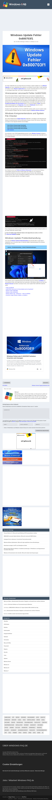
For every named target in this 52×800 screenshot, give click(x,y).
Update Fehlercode (21, 118)
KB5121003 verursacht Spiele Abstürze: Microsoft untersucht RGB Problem (20, 536)
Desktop (5, 627)
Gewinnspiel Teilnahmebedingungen (25, 798)
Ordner (12, 727)
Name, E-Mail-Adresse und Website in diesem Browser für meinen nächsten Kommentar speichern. (24, 427)
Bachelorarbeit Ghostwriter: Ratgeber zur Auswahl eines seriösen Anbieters (28, 601)
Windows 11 (33, 41)
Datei (37, 717)
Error (38, 719)
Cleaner (39, 103)
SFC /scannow (10, 129)
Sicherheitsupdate (23, 730)
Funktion (44, 722)
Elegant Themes (12, 796)
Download (7, 719)
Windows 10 (27, 41)
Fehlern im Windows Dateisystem (24, 170)
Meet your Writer (7, 601)
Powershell (6, 645)
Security (5, 652)
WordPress (24, 796)
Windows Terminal (36, 133)
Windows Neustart (9, 283)
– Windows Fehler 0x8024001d (11, 292)
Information (6, 639)
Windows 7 (6, 670)
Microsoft (33, 724)
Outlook (17, 727)
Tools (5, 655)
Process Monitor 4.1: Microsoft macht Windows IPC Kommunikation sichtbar (20, 533)
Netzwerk (40, 724)
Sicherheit (13, 730)
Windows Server (7, 661)
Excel (43, 719)
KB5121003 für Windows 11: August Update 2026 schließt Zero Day (23, 607)
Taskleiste (32, 730)
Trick (20, 732)
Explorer (7, 722)
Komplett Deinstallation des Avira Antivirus (14, 103)
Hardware (6, 636)
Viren (29, 732)
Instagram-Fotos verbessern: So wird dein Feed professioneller (17, 539)
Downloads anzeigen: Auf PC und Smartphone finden (15, 545)
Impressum (10, 798)
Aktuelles (6, 621)
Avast (25, 104)
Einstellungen (31, 719)
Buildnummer (31, 717)
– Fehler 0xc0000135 (9, 287)
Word (38, 732)
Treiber (15, 732)
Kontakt (15, 798)
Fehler (13, 722)
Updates (5, 658)
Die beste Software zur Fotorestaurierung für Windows (20, 604)
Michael (17, 392)
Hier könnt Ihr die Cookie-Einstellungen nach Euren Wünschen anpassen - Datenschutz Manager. (24, 770)
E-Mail (19, 719)
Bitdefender (32, 104)
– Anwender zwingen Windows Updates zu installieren (16, 295)
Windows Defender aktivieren (37, 110)
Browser (23, 717)
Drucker (14, 719)
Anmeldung (7, 717)
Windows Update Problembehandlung (19, 240)
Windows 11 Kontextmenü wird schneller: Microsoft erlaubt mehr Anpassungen (21, 552)
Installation (41, 280)
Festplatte (37, 722)
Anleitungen (22, 41)
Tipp (6, 732)
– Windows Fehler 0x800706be (11, 290)
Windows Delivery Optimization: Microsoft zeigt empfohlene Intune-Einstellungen (21, 542)
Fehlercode (20, 722)
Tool (9, 732)
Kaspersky (21, 104)
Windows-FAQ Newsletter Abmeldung (40, 798)
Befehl (17, 717)
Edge (24, 719)
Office (6, 727)
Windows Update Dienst (19, 88)
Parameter (24, 727)
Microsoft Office (7, 642)
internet (26, 724)
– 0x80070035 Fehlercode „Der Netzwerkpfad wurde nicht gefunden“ (19, 289)
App (13, 717)
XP (42, 732)
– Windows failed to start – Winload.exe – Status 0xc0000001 (17, 293)
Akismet (13, 421)
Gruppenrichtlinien (8, 633)
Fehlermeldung (29, 722)
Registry (5, 649)
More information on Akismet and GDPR (27, 421)
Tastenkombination (41, 730)
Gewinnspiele (7, 630)
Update (25, 732)
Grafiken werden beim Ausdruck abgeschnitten (18, 613)
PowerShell (32, 727)
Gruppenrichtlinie (9, 724)
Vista (34, 732)
